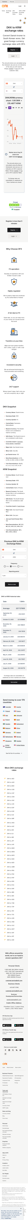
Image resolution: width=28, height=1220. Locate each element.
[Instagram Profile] (5, 1054)
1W (10, 108)
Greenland (17, 443)
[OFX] (5, 6)
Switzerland (19, 724)
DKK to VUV (10, 925)
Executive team (5, 1178)
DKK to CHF (10, 793)
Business (4, 1)
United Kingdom (8, 746)
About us (4, 1155)
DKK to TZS (10, 914)
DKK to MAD (11, 848)
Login (19, 6)
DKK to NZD (10, 862)
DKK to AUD (10, 782)
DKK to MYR (10, 855)
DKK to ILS (10, 833)
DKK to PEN (10, 870)
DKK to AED (10, 778)
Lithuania (19, 715)
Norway (18, 737)
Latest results (5, 1168)
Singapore (8, 741)
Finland (7, 711)
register (11, 68)
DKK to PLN (10, 885)
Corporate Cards (6, 1080)
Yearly (21, 566)
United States (20, 745)
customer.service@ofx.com (14, 980)
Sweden (7, 724)
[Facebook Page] (5, 1050)
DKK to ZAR (10, 940)
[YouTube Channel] (20, 1050)
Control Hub (5, 1085)
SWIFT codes (5, 1107)
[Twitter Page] (13, 1050)
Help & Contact (10, 1067)
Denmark (20, 441)
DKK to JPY (10, 841)
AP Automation (18, 1078)
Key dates (4, 1170)
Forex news (5, 1118)
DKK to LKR (10, 844)
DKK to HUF (10, 826)
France (18, 711)
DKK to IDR (10, 830)
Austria (18, 707)
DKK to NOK (10, 859)
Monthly (14, 566)
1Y (16, 107)
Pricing (16, 1082)
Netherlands (9, 737)
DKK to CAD (10, 789)
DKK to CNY (10, 800)
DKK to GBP (10, 818)
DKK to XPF (10, 936)
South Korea (20, 506)
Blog (3, 1116)
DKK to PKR (10, 881)
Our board (4, 1176)
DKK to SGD (10, 899)
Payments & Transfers (7, 1078)
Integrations (17, 1080)
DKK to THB (10, 903)
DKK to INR (10, 837)
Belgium (7, 728)
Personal (12, 1)
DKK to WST (10, 929)
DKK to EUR (10, 811)
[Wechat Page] (16, 1050)
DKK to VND (10, 922)
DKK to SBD (10, 892)
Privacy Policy (5, 1159)
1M (13, 107)
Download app (5, 1128)
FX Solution (4, 1082)
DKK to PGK (10, 874)
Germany (8, 732)
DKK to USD (10, 918)
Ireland (18, 732)
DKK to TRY (10, 911)
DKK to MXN (11, 851)
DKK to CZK (10, 804)
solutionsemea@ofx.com (14, 999)
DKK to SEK (10, 896)
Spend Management (19, 1075)
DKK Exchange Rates (15, 12)
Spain (18, 720)
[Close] (21, 1208)
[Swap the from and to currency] (14, 87)
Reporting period (14, 571)
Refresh (20, 156)
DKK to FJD (10, 815)
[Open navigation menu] (24, 6)
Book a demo (18, 1067)
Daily (7, 566)
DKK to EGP (10, 807)
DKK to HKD (10, 823)
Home (3, 10)
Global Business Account (7, 1075)
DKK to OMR (10, 867)
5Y (19, 107)
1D (6, 107)
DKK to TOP (10, 906)
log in (17, 68)
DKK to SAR (10, 888)
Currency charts (6, 1105)
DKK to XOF (10, 932)
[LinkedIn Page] (9, 1050)
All (22, 107)
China (18, 728)
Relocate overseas (6, 1134)
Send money (5, 1125)
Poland (7, 720)
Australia (8, 707)
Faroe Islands (10, 443)
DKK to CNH (10, 797)
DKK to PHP (10, 877)
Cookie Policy (8, 1218)
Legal (3, 1157)
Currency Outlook (6, 1113)
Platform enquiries (6, 1147)
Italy (6, 715)
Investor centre (5, 1165)
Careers (4, 1180)
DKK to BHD (10, 786)
